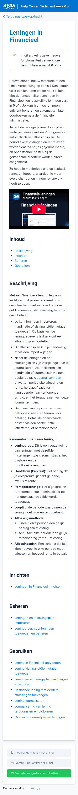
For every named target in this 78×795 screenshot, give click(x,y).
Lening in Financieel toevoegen (38, 663)
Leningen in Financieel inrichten (38, 587)
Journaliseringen (49, 378)
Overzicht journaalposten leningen (40, 717)
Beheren (21, 261)
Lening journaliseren (29, 701)
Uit (38, 788)
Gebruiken (22, 266)
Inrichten (21, 256)
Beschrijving (23, 251)
